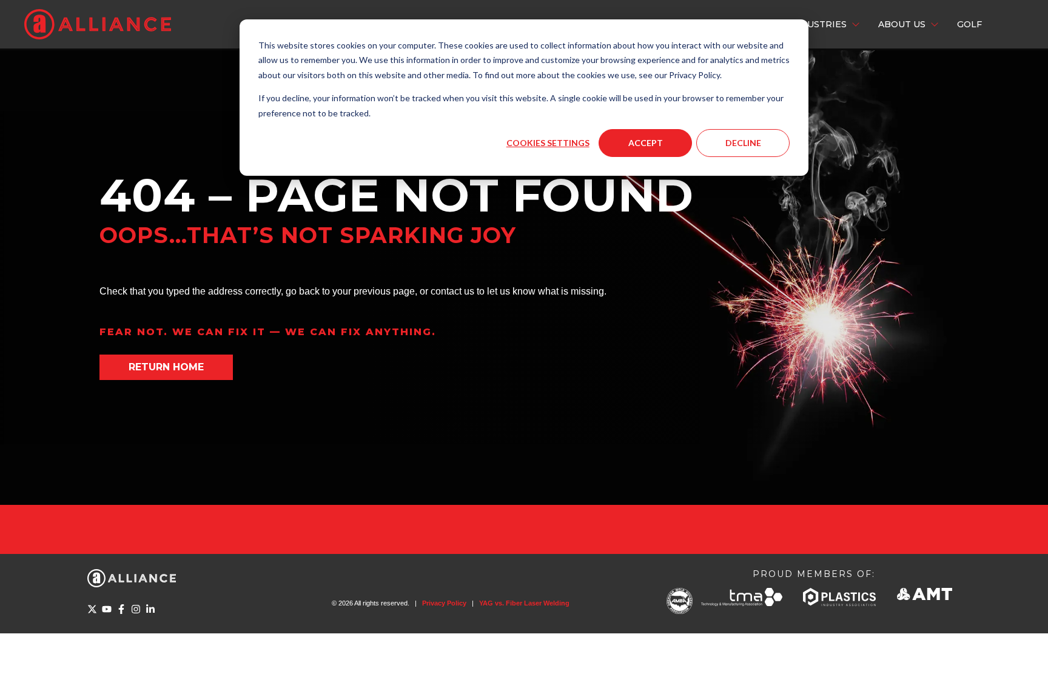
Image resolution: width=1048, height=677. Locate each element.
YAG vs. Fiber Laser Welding (524, 603)
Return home (166, 367)
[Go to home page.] (97, 24)
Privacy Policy (444, 603)
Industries (818, 24)
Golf (969, 24)
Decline (743, 143)
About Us (901, 24)
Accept (645, 143)
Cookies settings (548, 143)
